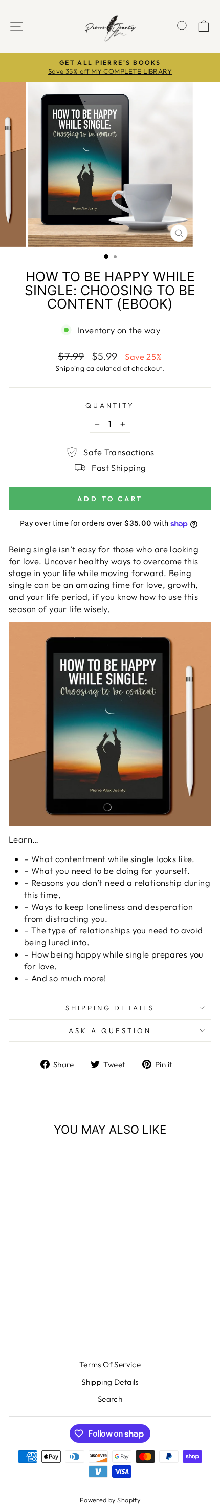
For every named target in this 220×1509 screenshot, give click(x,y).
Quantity (110, 405)
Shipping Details (110, 1008)
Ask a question (110, 1030)
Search (110, 1399)
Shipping (69, 368)
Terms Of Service (110, 1364)
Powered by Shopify (110, 1500)
